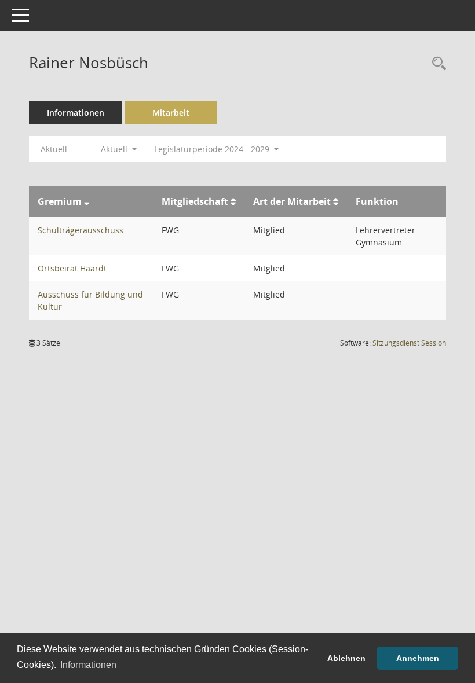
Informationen (75, 112)
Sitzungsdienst (409, 343)
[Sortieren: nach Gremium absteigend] (86, 201)
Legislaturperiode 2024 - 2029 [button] (213, 149)
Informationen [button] (88, 665)
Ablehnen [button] (346, 658)
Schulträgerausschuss (80, 230)
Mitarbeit (170, 112)
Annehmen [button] (417, 658)
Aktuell (54, 149)
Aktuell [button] (115, 149)
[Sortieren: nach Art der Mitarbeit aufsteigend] (335, 201)
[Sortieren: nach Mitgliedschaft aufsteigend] (233, 201)
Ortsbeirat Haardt (72, 268)
